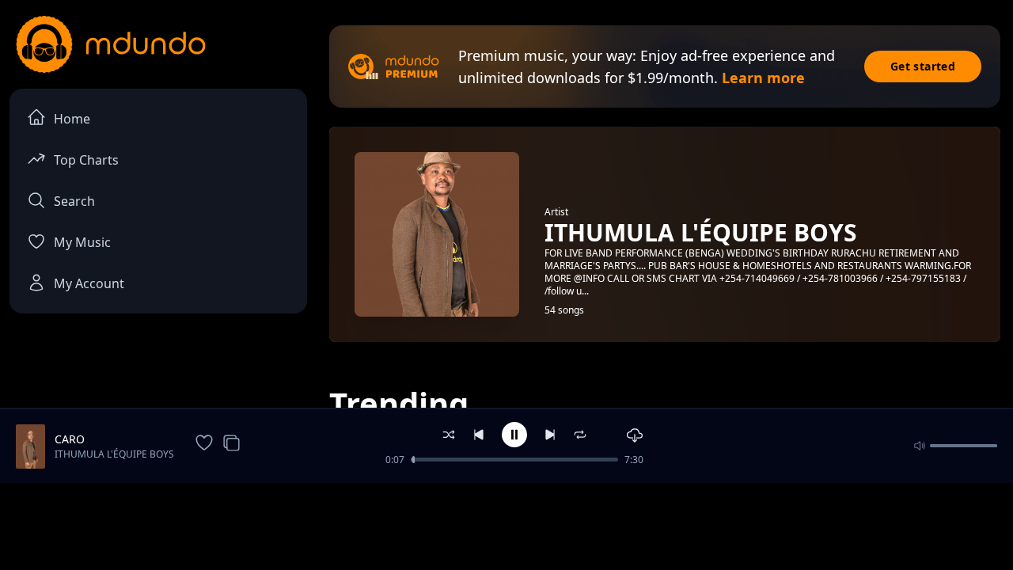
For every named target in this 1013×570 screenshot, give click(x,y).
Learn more (763, 77)
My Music (82, 242)
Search (74, 201)
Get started (922, 66)
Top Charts (86, 160)
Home (72, 118)
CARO (70, 438)
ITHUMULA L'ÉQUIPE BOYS (114, 454)
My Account (89, 283)
